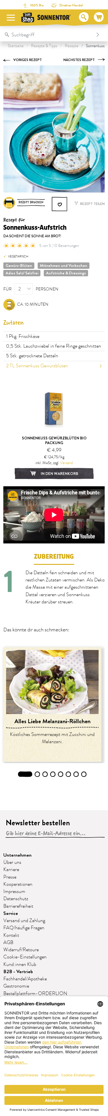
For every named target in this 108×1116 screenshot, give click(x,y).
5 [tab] (60, 774)
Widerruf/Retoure (21, 950)
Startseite (16, 46)
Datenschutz (15, 898)
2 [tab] (37, 774)
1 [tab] (25, 774)
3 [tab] (45, 774)
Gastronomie (16, 986)
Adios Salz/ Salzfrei (22, 273)
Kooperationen (17, 884)
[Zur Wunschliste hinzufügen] (60, 204)
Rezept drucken (31, 202)
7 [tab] (76, 774)
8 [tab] (84, 774)
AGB (8, 942)
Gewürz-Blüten (19, 265)
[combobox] (48, 34)
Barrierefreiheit (18, 906)
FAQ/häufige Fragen (23, 928)
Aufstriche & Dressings (66, 273)
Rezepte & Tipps (44, 46)
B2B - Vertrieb (18, 971)
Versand (66, 462)
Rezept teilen (92, 203)
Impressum (14, 891)
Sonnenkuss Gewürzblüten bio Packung (54, 440)
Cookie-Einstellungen (25, 957)
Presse (9, 877)
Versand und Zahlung (24, 920)
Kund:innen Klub (19, 964)
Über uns (12, 862)
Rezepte (71, 46)
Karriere (11, 869)
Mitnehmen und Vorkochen (63, 265)
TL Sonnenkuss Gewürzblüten (37, 366)
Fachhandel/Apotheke (25, 979)
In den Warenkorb (59, 473)
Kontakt (11, 935)
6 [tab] (68, 774)
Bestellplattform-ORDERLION (35, 993)
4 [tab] (53, 774)
